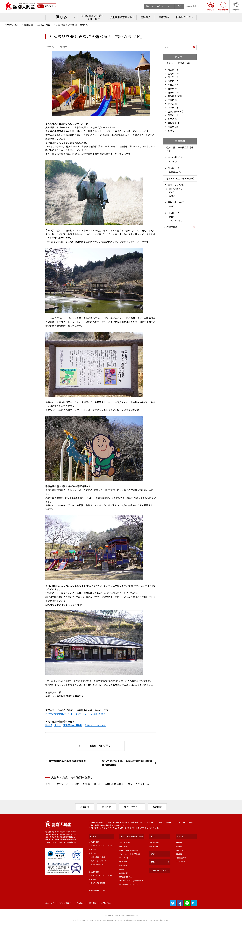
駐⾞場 (93, 849)
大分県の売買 (154, 846)
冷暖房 (121, 869)
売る (179, 6)
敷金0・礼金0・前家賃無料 (128, 850)
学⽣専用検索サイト (98, 864)
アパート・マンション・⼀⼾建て (102, 845)
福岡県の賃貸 (94, 872)
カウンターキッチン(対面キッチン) (131, 880)
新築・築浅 (123, 846)
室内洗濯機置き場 (125, 877)
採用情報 (92, 903)
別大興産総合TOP (11, 25)
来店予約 (106, 807)
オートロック (123, 858)
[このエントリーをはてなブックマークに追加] (194, 903)
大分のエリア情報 (44, 25)
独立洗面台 (123, 861)
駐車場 (48, 725)
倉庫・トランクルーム (98, 861)
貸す (169, 6)
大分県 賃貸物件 (28, 25)
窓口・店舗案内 (65, 903)
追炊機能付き (123, 873)
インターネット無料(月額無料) (129, 854)
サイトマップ (180, 861)
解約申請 (157, 807)
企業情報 (80, 903)
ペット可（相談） (124, 842)
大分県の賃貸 (94, 842)
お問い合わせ (106, 903)
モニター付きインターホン (128, 884)
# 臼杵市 (63, 46)
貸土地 (57, 725)
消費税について (181, 858)
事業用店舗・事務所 (98, 857)
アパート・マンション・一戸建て (62, 784)
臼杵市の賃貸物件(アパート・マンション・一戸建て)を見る (75, 714)
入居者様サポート (192, 6)
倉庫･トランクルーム (95, 725)
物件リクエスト (132, 807)
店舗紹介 (84, 807)
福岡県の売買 (154, 842)
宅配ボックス (123, 865)
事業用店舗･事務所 (72, 725)
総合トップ (49, 903)
